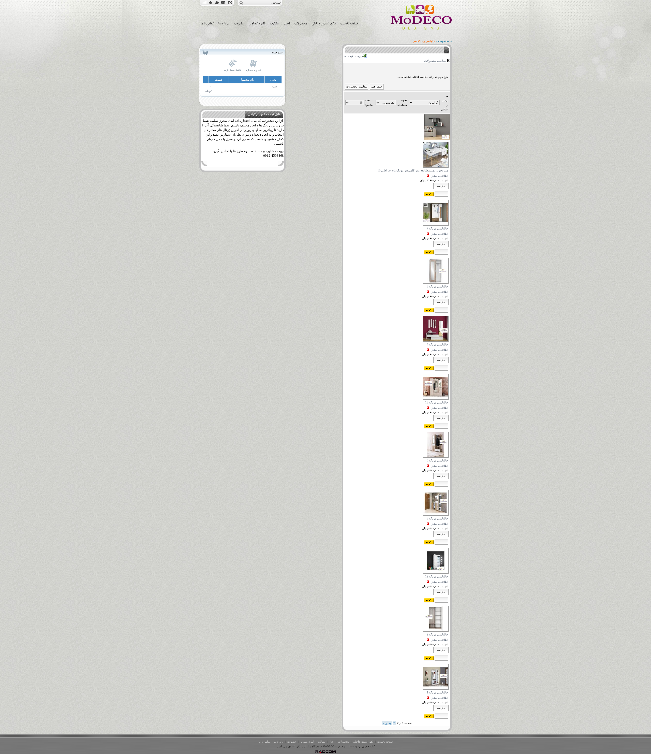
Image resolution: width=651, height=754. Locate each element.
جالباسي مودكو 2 (437, 634)
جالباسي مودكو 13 (436, 402)
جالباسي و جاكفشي (424, 40)
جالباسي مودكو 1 (437, 692)
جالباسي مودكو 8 (437, 518)
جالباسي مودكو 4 (437, 344)
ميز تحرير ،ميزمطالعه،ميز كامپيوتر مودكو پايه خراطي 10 (412, 170)
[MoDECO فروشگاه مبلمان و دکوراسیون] (421, 29)
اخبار (331, 741)
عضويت (292, 741)
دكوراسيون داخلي (363, 741)
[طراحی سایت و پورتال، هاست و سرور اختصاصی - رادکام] (325, 751)
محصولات (444, 40)
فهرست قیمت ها (353, 55)
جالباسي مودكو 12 (436, 576)
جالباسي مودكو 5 (437, 460)
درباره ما (279, 741)
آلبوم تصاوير (307, 741)
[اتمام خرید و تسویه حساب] (253, 70)
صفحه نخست (385, 741)
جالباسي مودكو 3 (437, 286)
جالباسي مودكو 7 (437, 228)
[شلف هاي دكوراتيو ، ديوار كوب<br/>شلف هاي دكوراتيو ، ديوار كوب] (437, 139)
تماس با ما (264, 741)
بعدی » (387, 723)
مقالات (322, 741)
